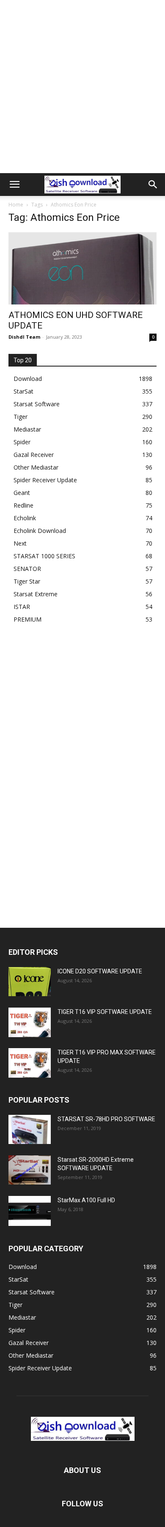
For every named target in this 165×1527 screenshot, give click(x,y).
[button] (14, 184)
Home (15, 204)
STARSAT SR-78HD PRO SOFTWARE (106, 1119)
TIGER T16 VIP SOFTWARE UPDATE (105, 1011)
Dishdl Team (24, 337)
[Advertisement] (82, 86)
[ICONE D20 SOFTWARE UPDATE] (29, 981)
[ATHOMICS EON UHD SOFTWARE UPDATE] (82, 268)
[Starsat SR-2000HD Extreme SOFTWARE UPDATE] (29, 1170)
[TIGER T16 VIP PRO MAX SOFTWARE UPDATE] (29, 1062)
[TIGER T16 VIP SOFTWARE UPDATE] (29, 1022)
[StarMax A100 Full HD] (29, 1210)
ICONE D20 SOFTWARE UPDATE (100, 971)
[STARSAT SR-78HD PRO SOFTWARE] (29, 1129)
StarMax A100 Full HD (86, 1200)
